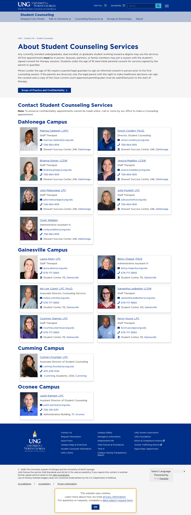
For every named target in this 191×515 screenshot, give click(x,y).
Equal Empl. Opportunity (146, 448)
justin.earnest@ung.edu (56, 405)
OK (95, 507)
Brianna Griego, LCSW (53, 160)
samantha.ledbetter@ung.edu (138, 298)
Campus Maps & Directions (74, 444)
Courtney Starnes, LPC (54, 318)
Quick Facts (67, 440)
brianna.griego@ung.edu (57, 170)
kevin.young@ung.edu (133, 327)
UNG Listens (67, 452)
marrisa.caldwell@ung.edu (58, 140)
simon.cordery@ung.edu (135, 140)
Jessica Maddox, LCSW (131, 160)
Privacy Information (67, 483)
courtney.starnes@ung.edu (58, 327)
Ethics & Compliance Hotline (148, 440)
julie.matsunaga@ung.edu (58, 199)
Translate (163, 478)
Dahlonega (84, 149)
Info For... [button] (98, 5)
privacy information (114, 497)
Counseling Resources (87, 19)
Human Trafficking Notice (146, 444)
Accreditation (24, 483)
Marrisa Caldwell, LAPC (54, 130)
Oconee (79, 414)
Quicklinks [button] (116, 5)
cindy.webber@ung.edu (56, 229)
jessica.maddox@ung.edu (135, 170)
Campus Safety (105, 432)
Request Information (71, 436)
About (139, 19)
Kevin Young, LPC (128, 318)
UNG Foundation (142, 436)
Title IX (101, 448)
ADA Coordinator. (61, 475)
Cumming (49, 375)
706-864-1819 (50, 144)
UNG (20, 38)
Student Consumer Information (76, 448)
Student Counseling (37, 14)
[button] (167, 6)
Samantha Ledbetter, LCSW (134, 288)
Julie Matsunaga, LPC (53, 190)
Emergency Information (109, 436)
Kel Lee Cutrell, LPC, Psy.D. (56, 288)
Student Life (29, 38)
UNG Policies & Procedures (111, 444)
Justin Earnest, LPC (52, 395)
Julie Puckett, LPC (128, 190)
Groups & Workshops (119, 19)
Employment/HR (106, 440)
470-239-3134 (50, 371)
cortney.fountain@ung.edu (58, 366)
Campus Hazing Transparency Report (112, 454)
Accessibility (44, 483)
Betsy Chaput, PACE (129, 259)
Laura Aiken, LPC (50, 259)
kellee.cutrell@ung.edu (56, 298)
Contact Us (66, 432)
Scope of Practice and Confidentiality (43, 90)
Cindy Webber (49, 220)
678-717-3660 (50, 272)
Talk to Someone (58, 19)
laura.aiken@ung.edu (55, 268)
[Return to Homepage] (34, 441)
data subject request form (117, 500)
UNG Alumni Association (146, 432)
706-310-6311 (50, 409)
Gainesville (73, 277)
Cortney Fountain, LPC (54, 357)
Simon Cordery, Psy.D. (130, 130)
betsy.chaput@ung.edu (134, 268)
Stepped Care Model (32, 19)
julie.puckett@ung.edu (134, 199)
